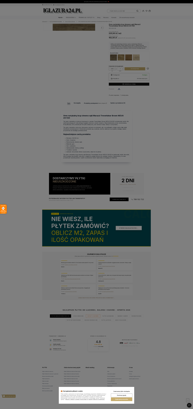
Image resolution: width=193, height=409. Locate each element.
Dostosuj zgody (121, 395)
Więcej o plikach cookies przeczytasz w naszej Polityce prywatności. (85, 399)
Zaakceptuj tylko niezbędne (121, 391)
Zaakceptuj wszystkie (121, 399)
